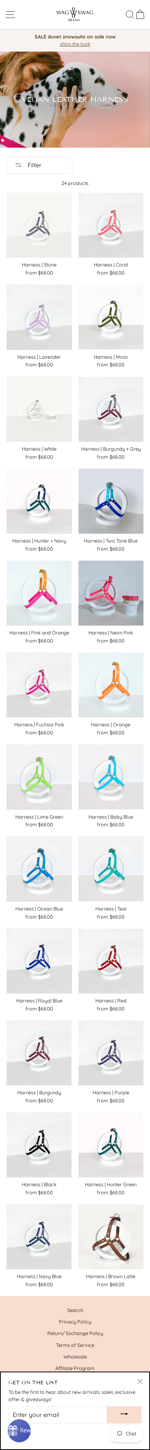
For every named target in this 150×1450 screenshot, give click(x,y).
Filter (34, 165)
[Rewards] (19, 1430)
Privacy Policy (75, 1321)
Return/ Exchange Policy (75, 1333)
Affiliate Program (75, 1368)
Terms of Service (75, 1345)
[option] (75, 40)
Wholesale (75, 1356)
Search (75, 1310)
